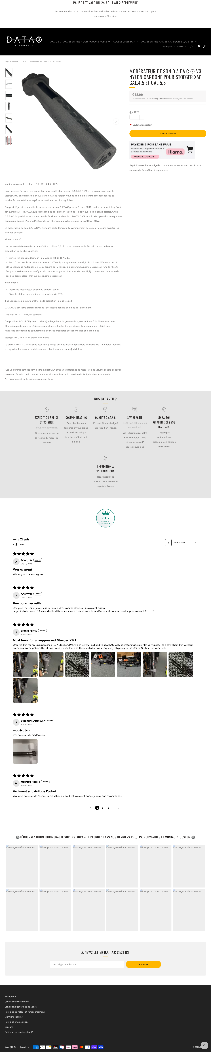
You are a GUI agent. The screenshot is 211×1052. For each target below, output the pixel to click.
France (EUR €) (167, 47)
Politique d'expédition (16, 1021)
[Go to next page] (119, 808)
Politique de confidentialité (19, 1032)
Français (180, 47)
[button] (25, 664)
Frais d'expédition (156, 98)
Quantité (134, 112)
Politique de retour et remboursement (24, 1011)
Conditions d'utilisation (17, 1001)
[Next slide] (116, 121)
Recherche (10, 996)
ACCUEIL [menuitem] (55, 41)
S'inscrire (143, 964)
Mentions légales (14, 1016)
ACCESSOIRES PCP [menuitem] (124, 41)
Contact (9, 1026)
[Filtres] (168, 542)
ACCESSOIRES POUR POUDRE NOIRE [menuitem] (85, 41)
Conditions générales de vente (21, 1006)
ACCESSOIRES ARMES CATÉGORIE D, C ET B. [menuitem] (167, 41)
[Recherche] (191, 46)
